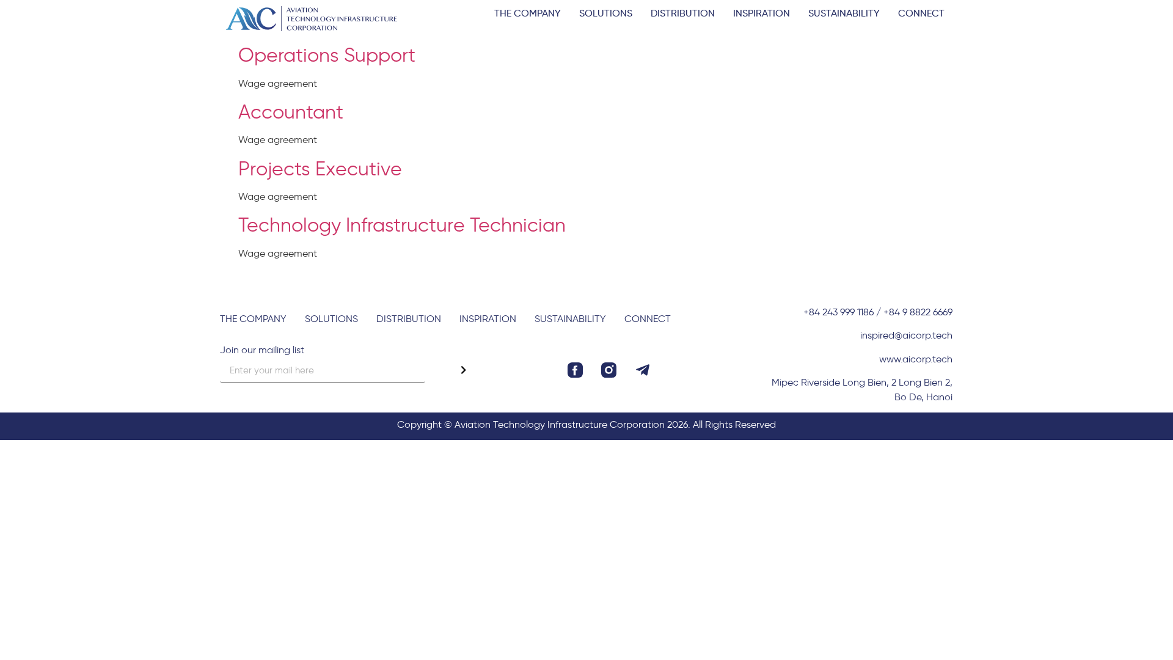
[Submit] (463, 370)
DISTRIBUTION (683, 12)
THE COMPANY (527, 12)
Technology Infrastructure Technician (402, 224)
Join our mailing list (262, 350)
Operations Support (326, 54)
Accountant (290, 110)
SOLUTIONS (605, 12)
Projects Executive (320, 167)
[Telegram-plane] (642, 370)
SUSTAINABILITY (844, 12)
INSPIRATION (761, 12)
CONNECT (921, 12)
